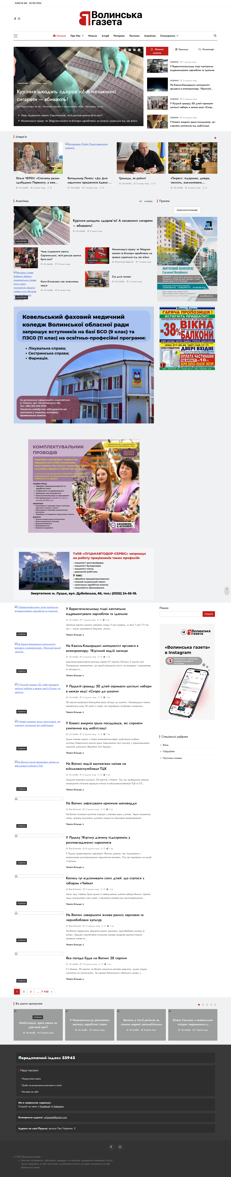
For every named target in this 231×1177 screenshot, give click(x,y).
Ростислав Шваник (124, 261)
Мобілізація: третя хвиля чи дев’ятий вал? (38, 1025)
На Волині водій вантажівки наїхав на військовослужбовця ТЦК (96, 766)
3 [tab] (130, 50)
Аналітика (150, 36)
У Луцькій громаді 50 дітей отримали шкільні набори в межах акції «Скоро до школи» (191, 107)
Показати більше (187, 210)
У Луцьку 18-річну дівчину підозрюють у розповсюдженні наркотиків (98, 840)
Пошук (164, 608)
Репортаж (119, 36)
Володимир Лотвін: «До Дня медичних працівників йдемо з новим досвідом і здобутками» (89, 182)
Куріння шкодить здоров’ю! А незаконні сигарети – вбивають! (66, 95)
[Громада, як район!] (141, 158)
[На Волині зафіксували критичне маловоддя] (39, 813)
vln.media (23, 187)
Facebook (45, 1106)
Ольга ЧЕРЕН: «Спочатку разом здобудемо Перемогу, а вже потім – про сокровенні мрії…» (37, 182)
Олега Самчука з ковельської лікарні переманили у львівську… (193, 1024)
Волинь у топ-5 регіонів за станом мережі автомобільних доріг (141, 1024)
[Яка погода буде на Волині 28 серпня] (39, 968)
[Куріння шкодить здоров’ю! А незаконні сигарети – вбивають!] (42, 225)
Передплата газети (31, 1078)
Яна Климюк (75, 809)
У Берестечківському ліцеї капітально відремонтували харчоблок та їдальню (192, 68)
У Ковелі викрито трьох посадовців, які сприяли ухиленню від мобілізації (192, 124)
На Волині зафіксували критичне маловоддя (101, 803)
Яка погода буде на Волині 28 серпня (96, 957)
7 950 (44, 991)
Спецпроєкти (167, 36)
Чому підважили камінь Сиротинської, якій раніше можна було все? (61, 115)
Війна (104, 260)
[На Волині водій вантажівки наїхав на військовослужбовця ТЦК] (39, 776)
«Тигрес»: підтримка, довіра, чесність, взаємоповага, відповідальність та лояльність (192, 182)
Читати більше (74, 634)
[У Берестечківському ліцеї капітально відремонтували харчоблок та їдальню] (157, 66)
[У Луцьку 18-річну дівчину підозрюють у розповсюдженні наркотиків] (39, 850)
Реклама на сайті (30, 1091)
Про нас (75, 36)
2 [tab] (125, 50)
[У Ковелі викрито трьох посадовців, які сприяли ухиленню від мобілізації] (157, 121)
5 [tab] (139, 50)
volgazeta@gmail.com (55, 1117)
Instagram (58, 1106)
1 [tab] (120, 50)
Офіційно (93, 284)
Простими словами (172, 758)
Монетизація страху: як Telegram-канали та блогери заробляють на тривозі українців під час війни (79, 121)
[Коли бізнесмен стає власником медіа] (26, 286)
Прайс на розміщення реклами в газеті (42, 1085)
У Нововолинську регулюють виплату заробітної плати (90, 1022)
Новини (92, 36)
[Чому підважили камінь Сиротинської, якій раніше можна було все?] (26, 257)
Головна (61, 36)
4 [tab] (134, 50)
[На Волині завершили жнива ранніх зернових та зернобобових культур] (39, 927)
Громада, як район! (132, 178)
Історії (105, 36)
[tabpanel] (79, 86)
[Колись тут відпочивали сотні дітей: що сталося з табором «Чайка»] (39, 891)
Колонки (134, 36)
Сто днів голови (121, 276)
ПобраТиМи (169, 751)
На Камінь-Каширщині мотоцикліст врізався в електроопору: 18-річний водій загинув (190, 88)
